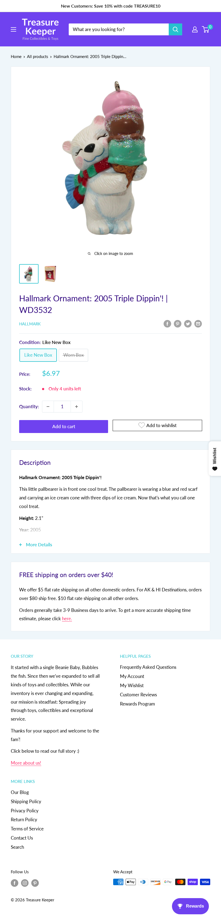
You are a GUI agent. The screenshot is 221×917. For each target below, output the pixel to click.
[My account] (195, 29)
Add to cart (63, 426)
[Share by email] (198, 323)
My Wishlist (132, 685)
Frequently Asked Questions (148, 667)
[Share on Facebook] (167, 323)
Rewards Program (137, 704)
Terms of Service (27, 828)
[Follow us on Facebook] (14, 883)
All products (37, 56)
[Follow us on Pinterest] (35, 883)
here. (67, 618)
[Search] (175, 29)
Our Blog (20, 792)
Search (17, 847)
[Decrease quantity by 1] (48, 406)
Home (16, 56)
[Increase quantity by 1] (76, 406)
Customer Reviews (138, 694)
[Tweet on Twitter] (188, 323)
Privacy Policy (25, 810)
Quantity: (29, 406)
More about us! (26, 763)
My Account (132, 676)
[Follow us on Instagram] (25, 883)
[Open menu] (13, 29)
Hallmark (30, 323)
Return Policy (24, 819)
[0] (205, 29)
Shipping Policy (26, 801)
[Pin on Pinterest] (177, 323)
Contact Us (22, 838)
